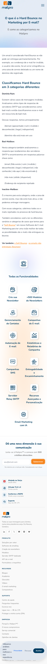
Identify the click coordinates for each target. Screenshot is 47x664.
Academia (6, 576)
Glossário (5, 579)
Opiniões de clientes (10, 637)
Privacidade (18, 651)
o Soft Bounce (20, 243)
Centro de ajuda (8, 600)
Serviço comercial (8, 630)
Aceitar (39, 651)
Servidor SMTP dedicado (11, 556)
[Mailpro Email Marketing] (6, 515)
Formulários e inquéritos (11, 562)
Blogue (5, 573)
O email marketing (9, 586)
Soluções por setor (9, 542)
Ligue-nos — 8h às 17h (11, 610)
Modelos (5, 552)
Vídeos (4, 583)
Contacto (5, 634)
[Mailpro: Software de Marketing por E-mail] (7, 5)
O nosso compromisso (11, 627)
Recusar (28, 651)
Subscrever (38, 461)
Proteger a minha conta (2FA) (13, 613)
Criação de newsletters (11, 549)
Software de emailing (10, 546)
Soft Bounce (9, 225)
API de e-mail (7, 559)
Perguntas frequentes (10, 603)
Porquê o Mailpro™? (10, 624)
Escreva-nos (7, 607)
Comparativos (7, 590)
